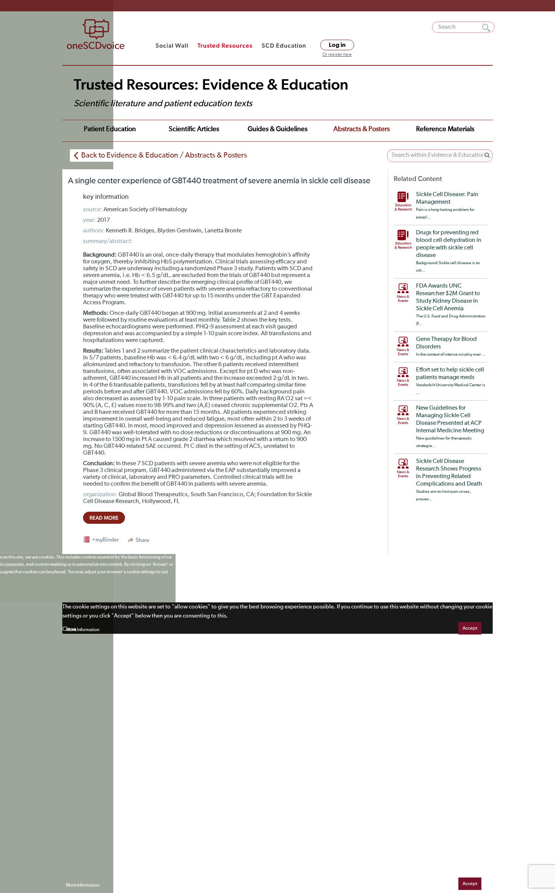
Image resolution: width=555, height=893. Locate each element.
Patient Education (110, 129)
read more (104, 518)
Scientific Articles (194, 129)
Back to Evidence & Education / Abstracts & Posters (164, 155)
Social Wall (172, 45)
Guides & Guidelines (277, 129)
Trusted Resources (225, 45)
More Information (82, 630)
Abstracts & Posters (361, 129)
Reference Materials (445, 129)
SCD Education (284, 45)
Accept (469, 628)
